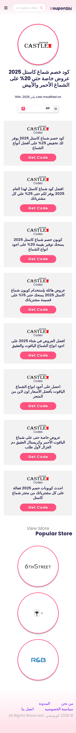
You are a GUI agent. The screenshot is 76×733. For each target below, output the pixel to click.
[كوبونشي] (61, 8)
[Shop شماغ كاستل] (38, 44)
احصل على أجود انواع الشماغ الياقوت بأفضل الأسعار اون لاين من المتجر (38, 391)
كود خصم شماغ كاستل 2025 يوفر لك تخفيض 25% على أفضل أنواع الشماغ (38, 143)
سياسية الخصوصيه (59, 709)
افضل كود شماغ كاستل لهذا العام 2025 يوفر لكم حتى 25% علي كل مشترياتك (38, 193)
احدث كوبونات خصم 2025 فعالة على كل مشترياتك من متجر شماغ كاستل (38, 492)
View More (38, 528)
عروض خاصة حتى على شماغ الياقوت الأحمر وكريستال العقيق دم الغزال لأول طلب (38, 442)
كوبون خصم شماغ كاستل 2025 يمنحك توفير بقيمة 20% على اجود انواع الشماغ (38, 244)
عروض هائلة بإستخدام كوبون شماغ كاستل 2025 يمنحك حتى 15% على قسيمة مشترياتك (38, 295)
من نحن (67, 703)
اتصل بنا (27, 709)
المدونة (44, 703)
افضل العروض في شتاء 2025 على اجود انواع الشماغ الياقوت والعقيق (38, 343)
